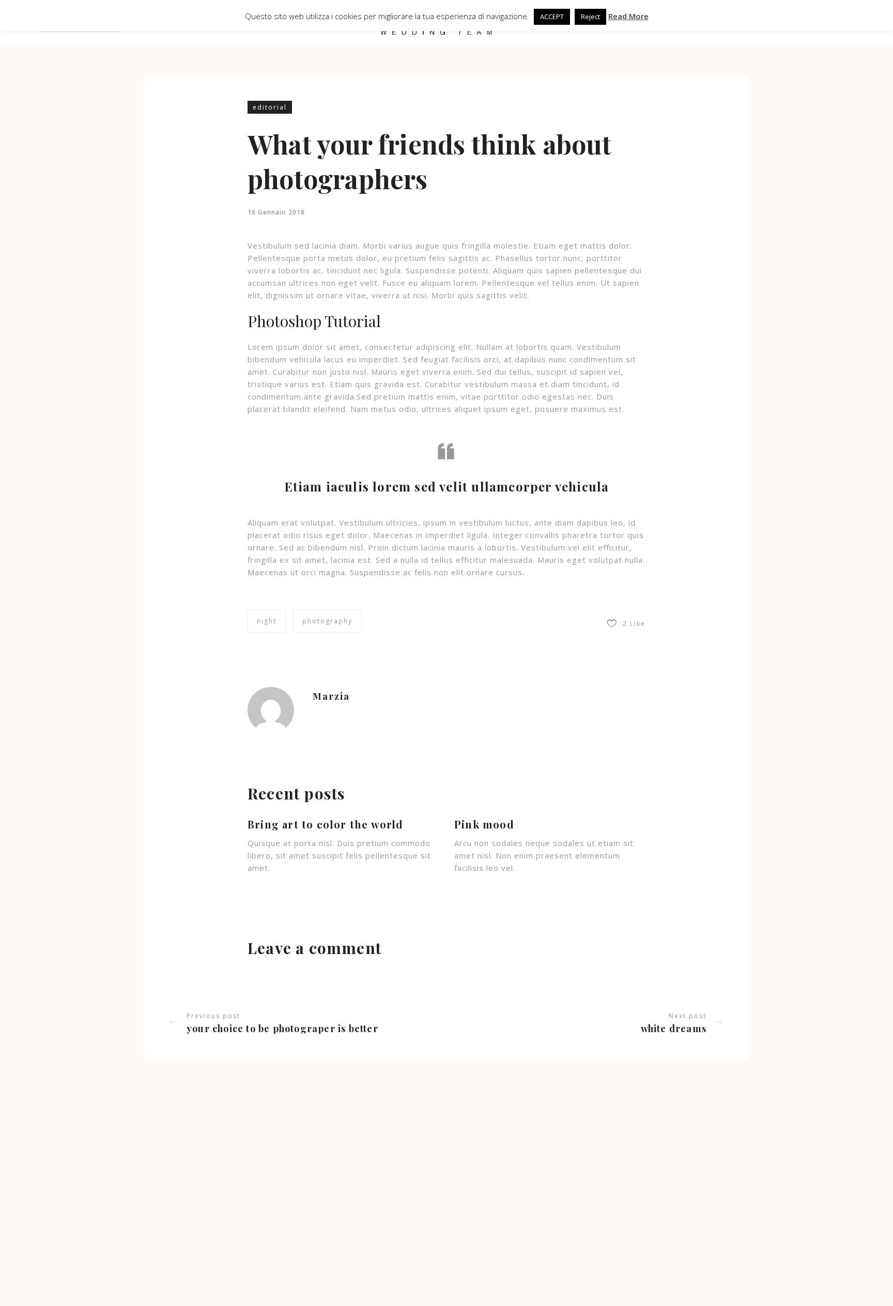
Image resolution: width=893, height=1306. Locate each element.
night (266, 621)
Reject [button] (590, 16)
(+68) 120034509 (388, 1247)
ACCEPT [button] (552, 16)
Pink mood (484, 824)
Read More (628, 16)
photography (327, 621)
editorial (270, 107)
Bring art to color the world (326, 824)
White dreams (673, 1028)
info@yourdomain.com (396, 1232)
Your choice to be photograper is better (282, 1028)
